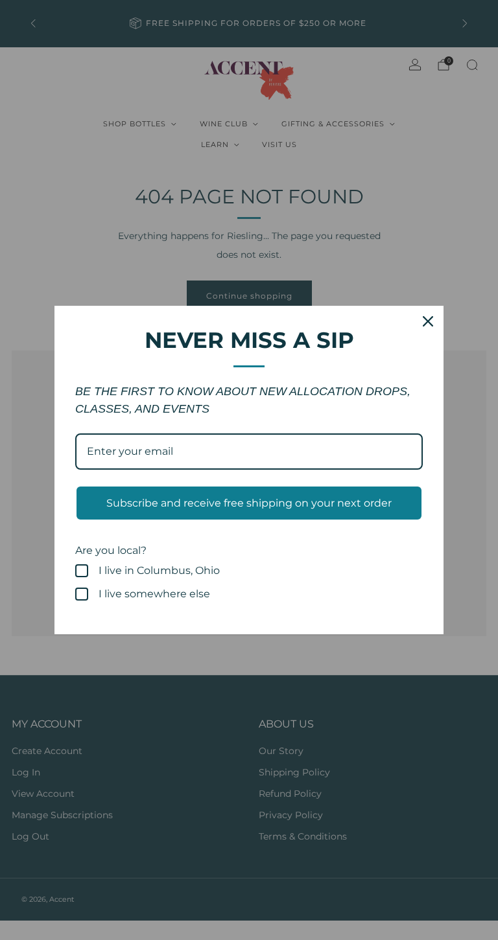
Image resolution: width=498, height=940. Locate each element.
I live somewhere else (154, 594)
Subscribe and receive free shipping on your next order (249, 503)
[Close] (428, 321)
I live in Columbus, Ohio (159, 570)
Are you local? (111, 550)
